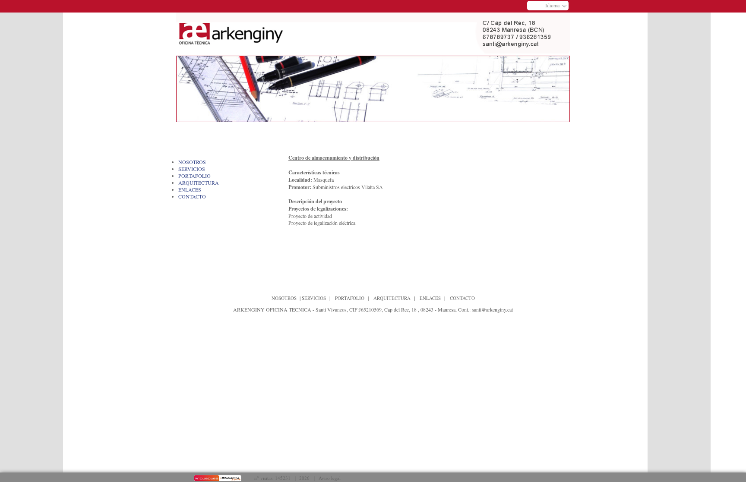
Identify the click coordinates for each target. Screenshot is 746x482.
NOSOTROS (284, 298)
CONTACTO (462, 298)
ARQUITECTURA (392, 298)
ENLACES (430, 298)
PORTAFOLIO (349, 298)
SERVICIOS (314, 298)
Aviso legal (330, 478)
